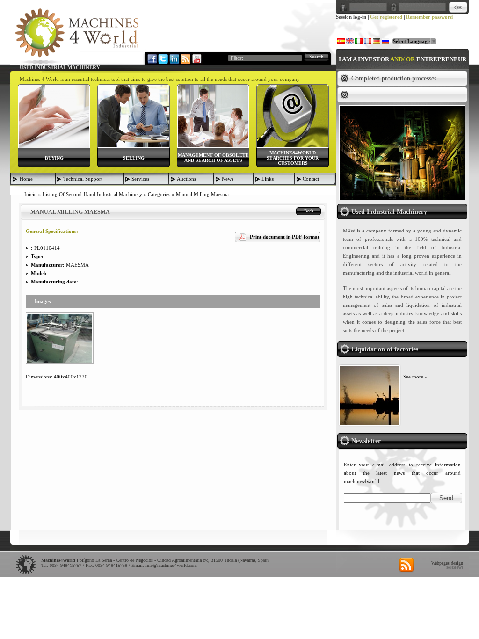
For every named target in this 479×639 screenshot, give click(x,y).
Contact (311, 179)
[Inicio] (76, 36)
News (227, 179)
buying (54, 157)
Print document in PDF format (284, 237)
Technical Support (82, 179)
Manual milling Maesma (202, 194)
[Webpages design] (454, 567)
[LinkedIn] (174, 58)
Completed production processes (393, 78)
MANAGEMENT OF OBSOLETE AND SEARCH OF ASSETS (213, 157)
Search (316, 56)
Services (140, 179)
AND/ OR (402, 59)
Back (308, 210)
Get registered (386, 17)
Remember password (429, 17)
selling (134, 157)
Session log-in (351, 17)
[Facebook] (151, 58)
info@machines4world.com (171, 565)
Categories (159, 194)
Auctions (186, 179)
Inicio (30, 194)
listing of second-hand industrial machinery (92, 194)
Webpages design (447, 563)
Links (267, 179)
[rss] (406, 565)
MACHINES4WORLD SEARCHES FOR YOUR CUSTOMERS (293, 158)
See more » (415, 376)
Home (26, 179)
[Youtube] (196, 58)
